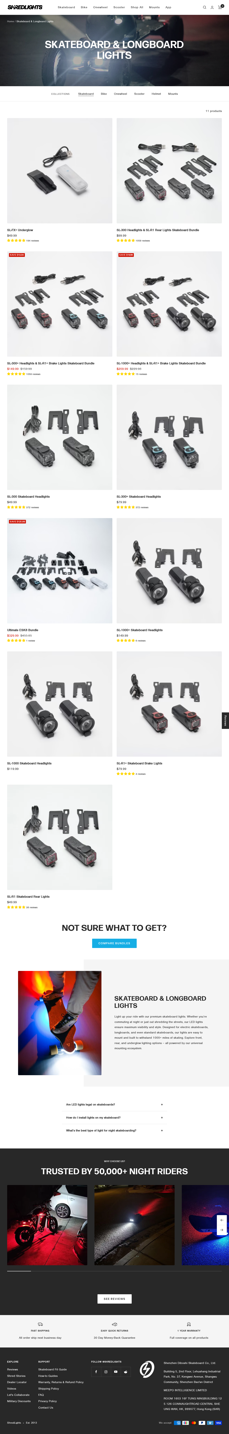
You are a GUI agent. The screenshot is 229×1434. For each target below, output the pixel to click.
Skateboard (66, 7)
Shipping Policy (48, 1388)
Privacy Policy (47, 1401)
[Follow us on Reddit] (126, 1372)
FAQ (41, 1395)
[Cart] (220, 7)
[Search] (204, 7)
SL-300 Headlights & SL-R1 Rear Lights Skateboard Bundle (158, 230)
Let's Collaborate (18, 1395)
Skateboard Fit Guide (52, 1369)
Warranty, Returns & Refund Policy (61, 1382)
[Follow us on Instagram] (106, 1372)
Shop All (137, 7)
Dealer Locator (17, 1382)
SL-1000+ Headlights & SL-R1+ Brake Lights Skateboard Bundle (161, 363)
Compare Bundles (114, 943)
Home (10, 21)
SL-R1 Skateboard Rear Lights (28, 897)
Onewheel (100, 7)
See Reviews (114, 1299)
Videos (11, 1388)
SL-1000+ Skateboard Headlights (140, 630)
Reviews (12, 1369)
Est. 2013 (31, 1422)
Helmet (156, 94)
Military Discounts (19, 1401)
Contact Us (45, 1407)
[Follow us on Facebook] (96, 1372)
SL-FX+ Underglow (20, 230)
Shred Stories (16, 1376)
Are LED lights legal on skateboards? (90, 1104)
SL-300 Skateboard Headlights (28, 497)
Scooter (119, 7)
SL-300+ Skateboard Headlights (139, 497)
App (168, 7)
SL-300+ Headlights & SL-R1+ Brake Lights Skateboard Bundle (50, 363)
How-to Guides (48, 1376)
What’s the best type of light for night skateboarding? (101, 1130)
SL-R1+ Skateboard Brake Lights (139, 763)
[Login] (212, 7)
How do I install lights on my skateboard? (93, 1117)
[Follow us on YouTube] (116, 1372)
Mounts (154, 7)
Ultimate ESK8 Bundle (22, 630)
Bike (84, 7)
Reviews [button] (225, 720)
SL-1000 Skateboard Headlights (29, 763)
